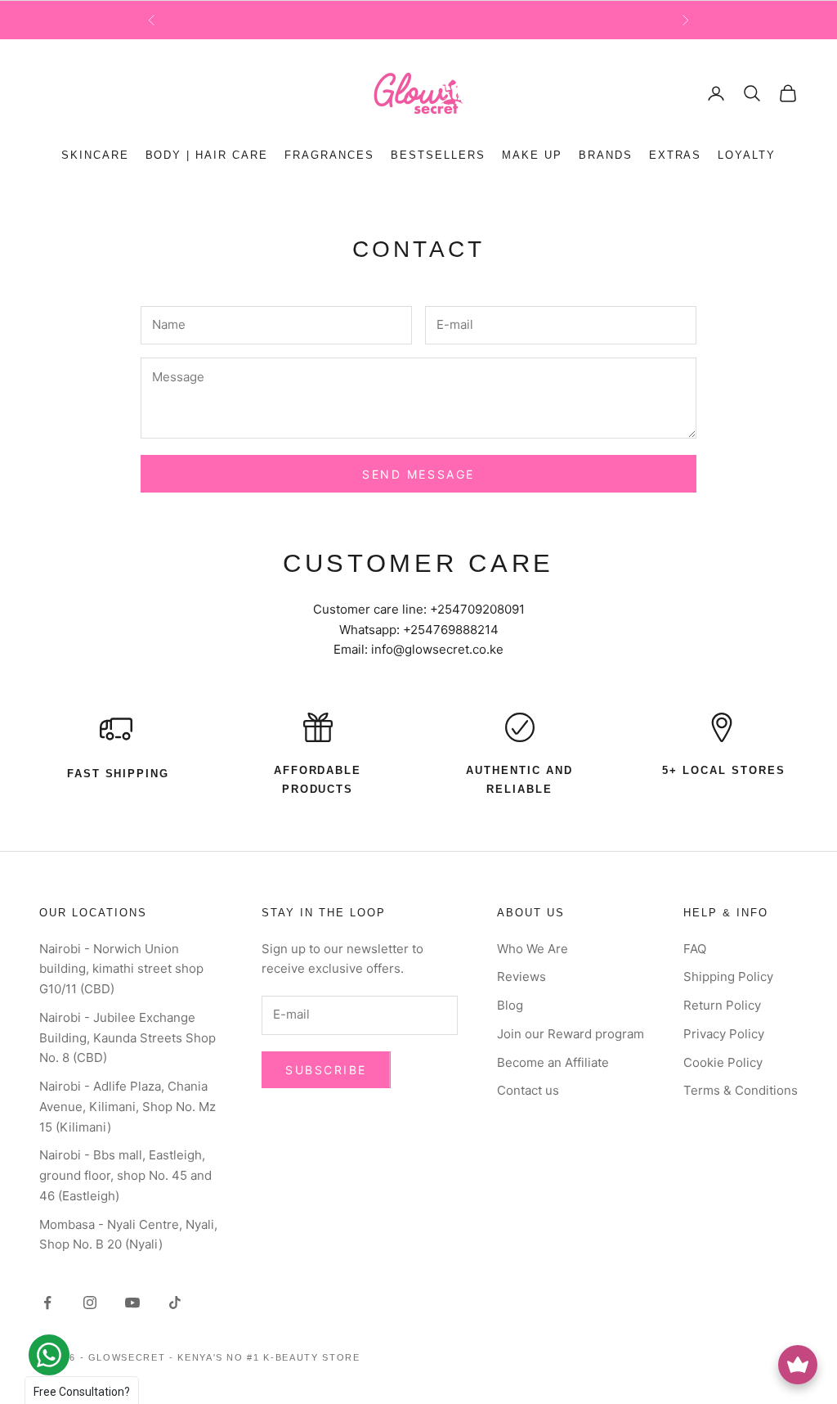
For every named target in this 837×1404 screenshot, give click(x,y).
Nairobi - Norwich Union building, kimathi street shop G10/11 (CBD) (121, 969)
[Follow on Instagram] (90, 1302)
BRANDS (606, 155)
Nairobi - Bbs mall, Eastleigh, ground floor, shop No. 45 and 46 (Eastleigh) (125, 1175)
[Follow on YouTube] (132, 1302)
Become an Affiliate (553, 1062)
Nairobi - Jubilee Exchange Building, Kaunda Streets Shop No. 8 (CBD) (127, 1038)
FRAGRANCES (329, 155)
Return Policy (722, 1005)
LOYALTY (747, 155)
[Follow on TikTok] (175, 1302)
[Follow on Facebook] (47, 1302)
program (505, 20)
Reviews (521, 976)
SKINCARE (95, 155)
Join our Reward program (570, 1034)
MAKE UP (532, 155)
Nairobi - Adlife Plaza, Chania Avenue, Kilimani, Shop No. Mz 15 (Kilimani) (127, 1106)
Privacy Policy (723, 1034)
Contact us (528, 1090)
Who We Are (532, 948)
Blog (510, 1005)
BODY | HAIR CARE (207, 155)
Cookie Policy (723, 1062)
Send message (418, 474)
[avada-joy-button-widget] (797, 1364)
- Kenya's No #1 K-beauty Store (264, 1357)
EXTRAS (675, 155)
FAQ (694, 948)
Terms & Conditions (740, 1090)
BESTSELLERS (438, 155)
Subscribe (326, 1070)
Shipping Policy (728, 976)
